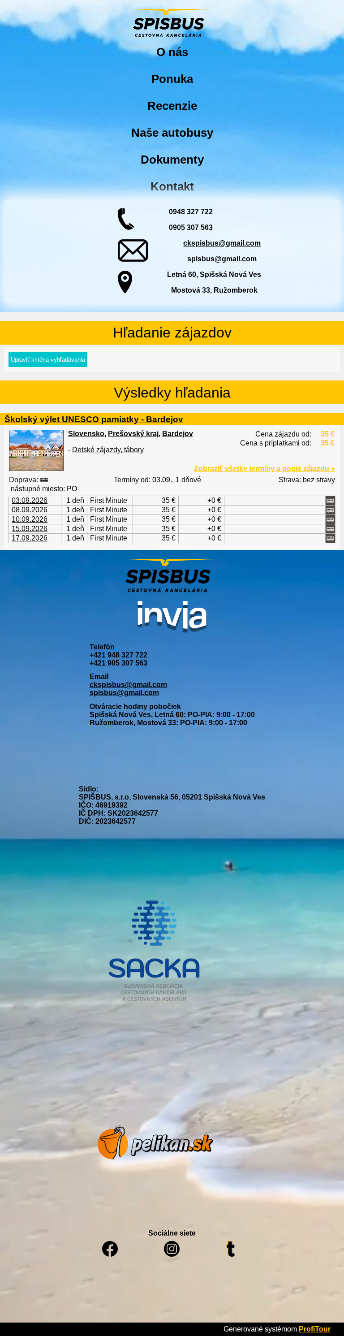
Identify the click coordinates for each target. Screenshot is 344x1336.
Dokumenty (172, 159)
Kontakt (172, 186)
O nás (172, 52)
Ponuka (172, 79)
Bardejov (177, 433)
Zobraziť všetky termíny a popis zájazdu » (264, 468)
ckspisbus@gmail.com (222, 243)
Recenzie (172, 105)
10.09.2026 (29, 519)
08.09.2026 (29, 510)
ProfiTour (315, 1329)
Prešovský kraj (133, 433)
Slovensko (86, 433)
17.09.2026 (29, 538)
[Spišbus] (172, 24)
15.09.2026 (29, 528)
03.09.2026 (29, 500)
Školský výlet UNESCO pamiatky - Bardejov (93, 419)
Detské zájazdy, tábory (108, 450)
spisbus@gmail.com (222, 259)
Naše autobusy (172, 132)
